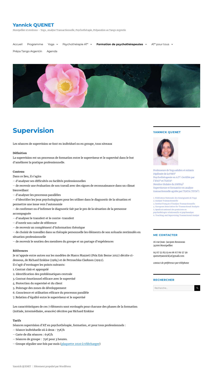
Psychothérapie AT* (75, 44)
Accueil (17, 44)
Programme (35, 44)
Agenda (52, 51)
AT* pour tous (160, 44)
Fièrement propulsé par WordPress (52, 366)
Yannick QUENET (33, 25)
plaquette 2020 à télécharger (80, 343)
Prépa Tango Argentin (27, 51)
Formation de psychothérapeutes (120, 44)
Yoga (51, 44)
